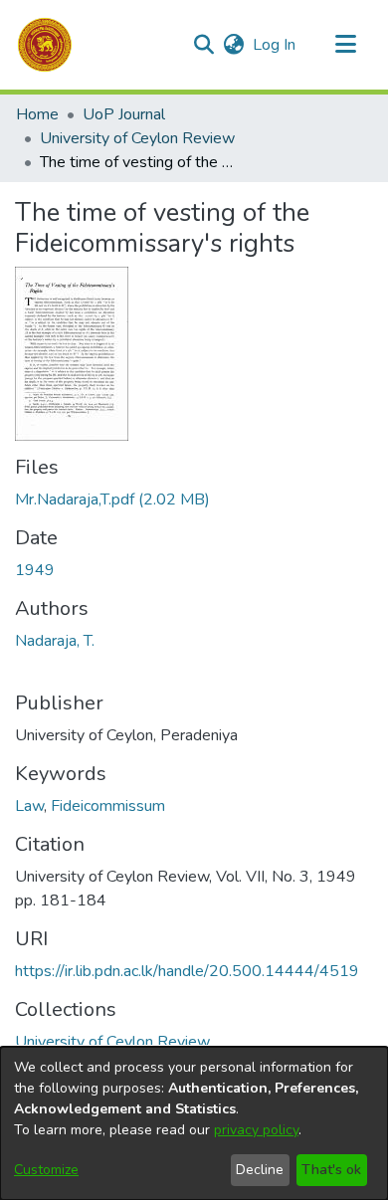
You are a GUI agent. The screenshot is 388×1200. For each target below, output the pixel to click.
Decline (260, 1169)
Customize (46, 1169)
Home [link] (37, 114)
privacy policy (256, 1129)
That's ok (331, 1169)
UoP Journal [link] (124, 114)
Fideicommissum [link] (108, 806)
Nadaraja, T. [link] (55, 641)
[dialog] (194, 1123)
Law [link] (29, 806)
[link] (112, 499)
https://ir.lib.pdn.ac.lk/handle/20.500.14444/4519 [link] (187, 971)
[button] (45, 45)
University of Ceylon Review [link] (137, 138)
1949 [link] (35, 570)
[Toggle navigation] (345, 45)
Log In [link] (275, 45)
